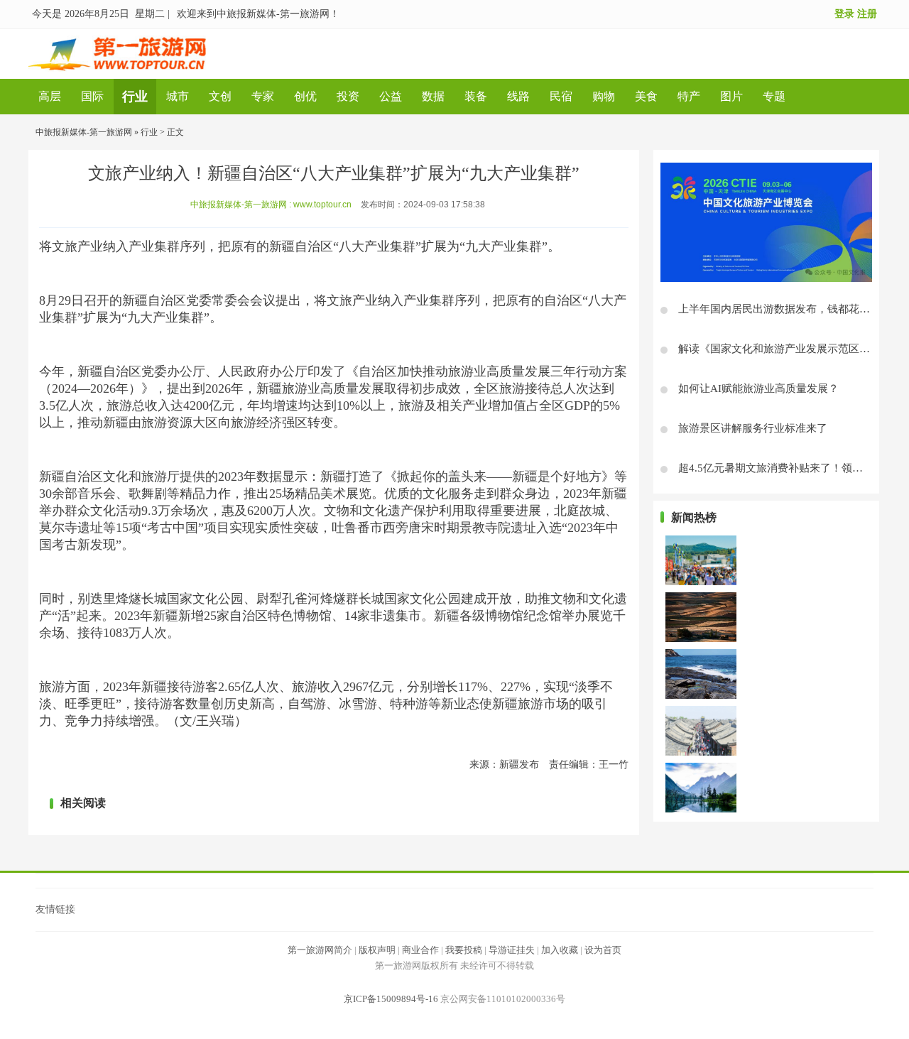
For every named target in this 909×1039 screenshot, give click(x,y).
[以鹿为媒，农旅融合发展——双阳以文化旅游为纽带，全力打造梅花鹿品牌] (700, 559)
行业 (135, 96)
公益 (390, 96)
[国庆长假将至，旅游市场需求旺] (700, 729)
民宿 (561, 96)
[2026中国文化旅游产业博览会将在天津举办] (766, 222)
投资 (348, 96)
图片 (731, 96)
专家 (262, 96)
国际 (92, 96)
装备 (475, 96)
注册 (867, 14)
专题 (774, 96)
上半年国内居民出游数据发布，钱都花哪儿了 (784, 309)
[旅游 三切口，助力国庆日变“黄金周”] (700, 786)
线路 (518, 96)
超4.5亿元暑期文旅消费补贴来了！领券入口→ (786, 468)
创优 (305, 96)
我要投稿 (463, 950)
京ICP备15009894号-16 (391, 999)
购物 (603, 96)
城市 (177, 96)
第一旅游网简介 (320, 950)
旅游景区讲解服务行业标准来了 (752, 428)
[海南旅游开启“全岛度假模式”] (700, 673)
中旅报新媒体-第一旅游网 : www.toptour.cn (271, 205)
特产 (688, 96)
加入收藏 (559, 950)
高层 (49, 96)
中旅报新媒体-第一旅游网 (84, 132)
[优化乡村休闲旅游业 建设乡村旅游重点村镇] (700, 616)
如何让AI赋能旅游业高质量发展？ (758, 388)
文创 (220, 96)
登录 (844, 14)
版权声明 (377, 950)
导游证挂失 (512, 950)
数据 (433, 96)
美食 (646, 96)
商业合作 (420, 950)
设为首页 (602, 950)
